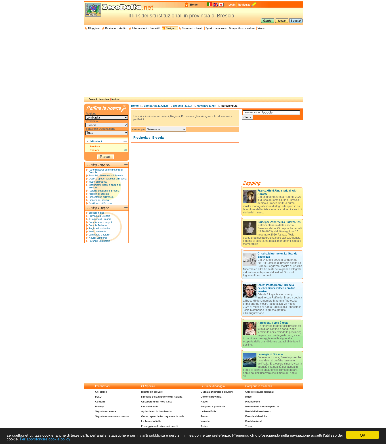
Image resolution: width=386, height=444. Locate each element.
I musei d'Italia (149, 406)
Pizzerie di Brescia (99, 200)
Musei (248, 396)
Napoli (204, 401)
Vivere (261, 28)
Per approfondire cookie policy (45, 439)
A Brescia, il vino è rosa (273, 322)
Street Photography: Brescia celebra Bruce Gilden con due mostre (276, 288)
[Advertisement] (193, 64)
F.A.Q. (98, 396)
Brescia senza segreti (100, 222)
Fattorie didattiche (256, 416)
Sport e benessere (216, 28)
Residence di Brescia (100, 203)
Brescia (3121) (182, 105)
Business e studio (115, 28)
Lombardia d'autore (99, 234)
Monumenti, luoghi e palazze (262, 406)
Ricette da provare (152, 391)
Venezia (205, 421)
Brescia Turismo (98, 225)
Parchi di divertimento (258, 411)
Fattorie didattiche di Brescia (104, 190)
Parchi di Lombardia (99, 241)
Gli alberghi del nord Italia (156, 401)
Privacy (99, 406)
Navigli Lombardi (98, 237)
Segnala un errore (105, 411)
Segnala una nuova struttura (112, 416)
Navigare (171, 28)
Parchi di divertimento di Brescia (106, 175)
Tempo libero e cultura (242, 28)
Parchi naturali (253, 421)
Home (194, 4)
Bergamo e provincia (213, 406)
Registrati (244, 4)
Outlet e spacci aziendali (259, 391)
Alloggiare (94, 28)
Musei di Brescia (98, 181)
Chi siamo (101, 391)
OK (362, 435)
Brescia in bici (96, 212)
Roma (204, 416)
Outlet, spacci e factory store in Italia (162, 416)
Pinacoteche (252, 401)
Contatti (100, 401)
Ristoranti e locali (192, 28)
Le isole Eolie (208, 411)
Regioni (94, 150)
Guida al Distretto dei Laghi (217, 391)
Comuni (93, 99)
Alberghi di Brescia (99, 193)
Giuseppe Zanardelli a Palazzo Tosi (279, 222)
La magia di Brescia (270, 354)
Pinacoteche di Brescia (101, 197)
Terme (248, 426)
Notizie (115, 99)
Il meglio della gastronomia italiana (161, 396)
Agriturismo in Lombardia (156, 411)
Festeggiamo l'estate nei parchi (159, 426)
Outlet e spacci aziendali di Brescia (107, 178)
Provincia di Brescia (99, 216)
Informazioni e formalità (146, 28)
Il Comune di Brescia (100, 219)
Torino (204, 426)
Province (95, 146)
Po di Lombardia (97, 231)
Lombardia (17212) (156, 105)
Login (232, 4)
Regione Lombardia (99, 228)
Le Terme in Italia (151, 421)
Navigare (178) (206, 105)
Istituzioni (104, 99)
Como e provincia (211, 396)
